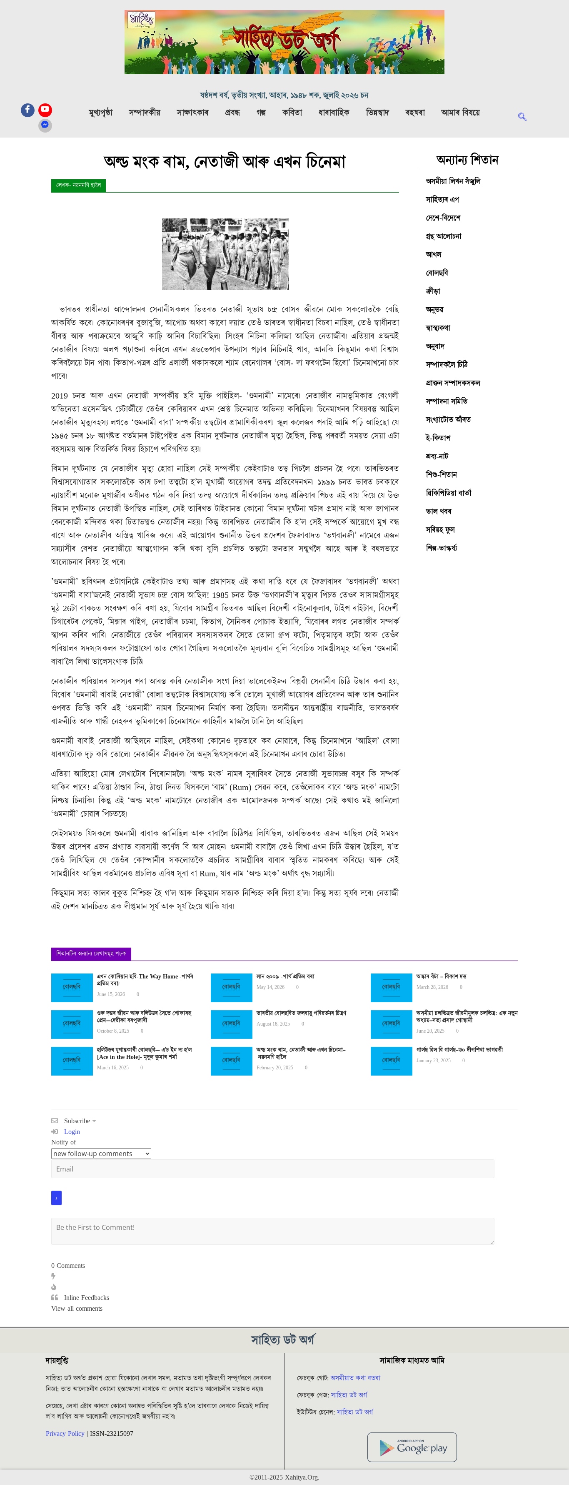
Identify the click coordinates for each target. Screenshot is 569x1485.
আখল (434, 255)
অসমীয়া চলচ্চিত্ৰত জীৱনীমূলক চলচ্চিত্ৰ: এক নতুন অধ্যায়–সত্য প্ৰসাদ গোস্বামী (467, 1017)
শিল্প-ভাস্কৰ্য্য (441, 548)
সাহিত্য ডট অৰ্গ (349, 1395)
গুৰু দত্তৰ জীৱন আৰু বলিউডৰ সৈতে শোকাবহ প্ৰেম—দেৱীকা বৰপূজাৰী (144, 1017)
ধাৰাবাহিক (334, 113)
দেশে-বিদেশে (443, 218)
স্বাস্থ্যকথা (438, 328)
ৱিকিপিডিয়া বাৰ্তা (449, 493)
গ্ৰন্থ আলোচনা (444, 236)
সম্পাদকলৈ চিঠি (446, 365)
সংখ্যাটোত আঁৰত (448, 420)
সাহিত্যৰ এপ (442, 200)
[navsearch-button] (526, 118)
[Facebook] (28, 110)
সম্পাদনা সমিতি (447, 401)
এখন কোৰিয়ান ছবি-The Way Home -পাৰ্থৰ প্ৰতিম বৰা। (145, 980)
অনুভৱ (435, 310)
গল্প (261, 113)
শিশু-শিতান (441, 475)
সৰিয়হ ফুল (440, 530)
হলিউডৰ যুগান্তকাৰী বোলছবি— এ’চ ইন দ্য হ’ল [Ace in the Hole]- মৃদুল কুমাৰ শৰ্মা (144, 1053)
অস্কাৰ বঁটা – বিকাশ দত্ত (442, 977)
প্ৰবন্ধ (232, 113)
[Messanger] (45, 126)
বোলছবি (437, 273)
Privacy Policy (65, 1433)
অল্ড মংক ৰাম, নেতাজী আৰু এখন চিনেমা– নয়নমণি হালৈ (301, 1053)
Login (71, 1131)
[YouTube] (45, 110)
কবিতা (292, 113)
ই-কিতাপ (438, 438)
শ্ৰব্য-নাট (437, 457)
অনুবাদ (435, 346)
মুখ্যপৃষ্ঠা (100, 113)
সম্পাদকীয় (144, 113)
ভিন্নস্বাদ (377, 113)
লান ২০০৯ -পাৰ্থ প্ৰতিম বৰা (285, 977)
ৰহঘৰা (415, 113)
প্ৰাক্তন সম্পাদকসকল (453, 383)
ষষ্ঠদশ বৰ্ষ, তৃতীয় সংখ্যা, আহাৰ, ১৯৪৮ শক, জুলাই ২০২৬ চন (284, 95)
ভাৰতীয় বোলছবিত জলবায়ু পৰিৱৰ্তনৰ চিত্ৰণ (301, 1013)
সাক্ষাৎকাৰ (193, 113)
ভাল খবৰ (439, 512)
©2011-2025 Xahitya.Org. (284, 1477)
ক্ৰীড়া (433, 291)
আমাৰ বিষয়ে (461, 113)
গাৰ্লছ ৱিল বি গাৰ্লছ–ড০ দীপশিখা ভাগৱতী (460, 1050)
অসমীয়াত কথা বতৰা (356, 1378)
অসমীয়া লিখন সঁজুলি (453, 181)
